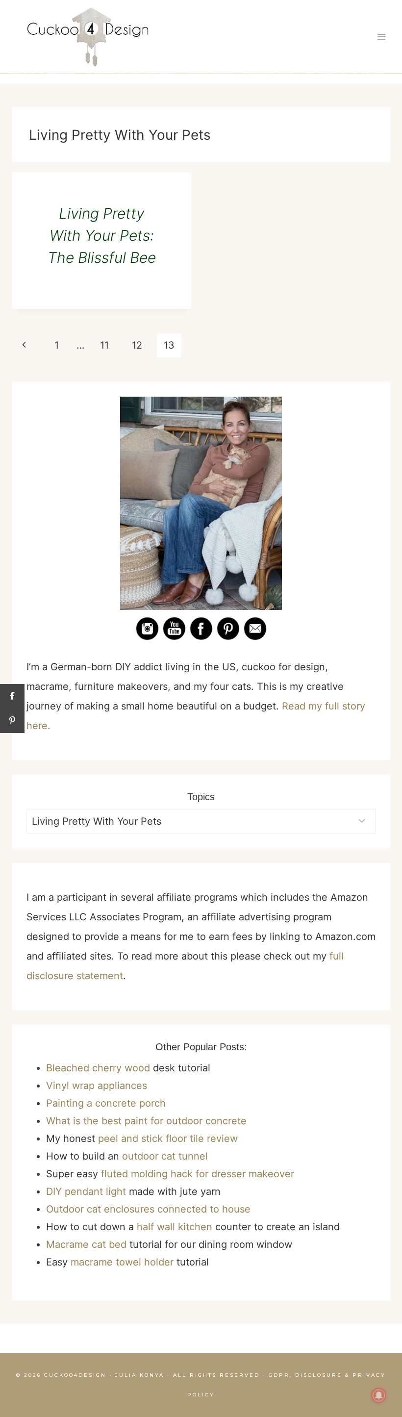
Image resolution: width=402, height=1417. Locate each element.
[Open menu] (381, 37)
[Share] (12, 696)
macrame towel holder (122, 1262)
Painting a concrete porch (106, 1103)
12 (137, 345)
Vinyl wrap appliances (96, 1085)
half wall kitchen (174, 1227)
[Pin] (12, 720)
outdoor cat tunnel (165, 1156)
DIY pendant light (86, 1191)
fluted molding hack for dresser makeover (197, 1174)
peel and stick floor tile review (168, 1138)
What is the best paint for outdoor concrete (146, 1121)
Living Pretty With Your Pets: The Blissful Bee (102, 235)
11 (104, 345)
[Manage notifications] (379, 1395)
